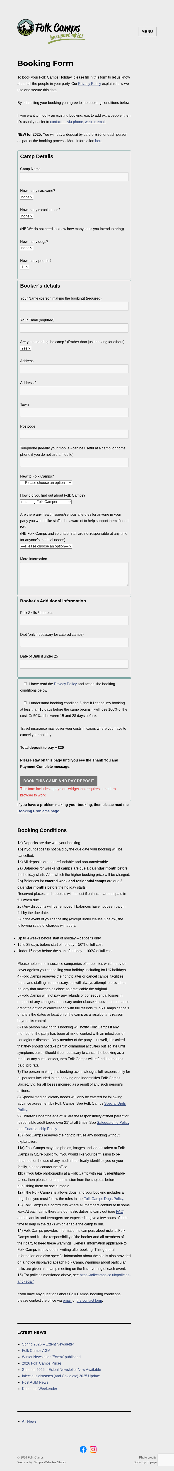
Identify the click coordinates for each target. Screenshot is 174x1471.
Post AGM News (35, 1382)
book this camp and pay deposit (58, 781)
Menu (147, 32)
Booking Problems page (38, 811)
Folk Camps (36, 1457)
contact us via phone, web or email (78, 122)
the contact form (89, 1300)
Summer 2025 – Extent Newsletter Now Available (61, 1370)
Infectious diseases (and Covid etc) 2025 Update (61, 1376)
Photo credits (148, 1457)
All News (29, 1421)
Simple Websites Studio (49, 1462)
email (67, 1300)
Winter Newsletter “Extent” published (51, 1357)
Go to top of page (145, 1462)
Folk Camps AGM (36, 1351)
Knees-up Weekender (39, 1389)
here (98, 141)
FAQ (119, 1211)
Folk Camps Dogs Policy (103, 1199)
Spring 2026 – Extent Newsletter (48, 1344)
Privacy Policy (89, 84)
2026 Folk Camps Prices (42, 1363)
